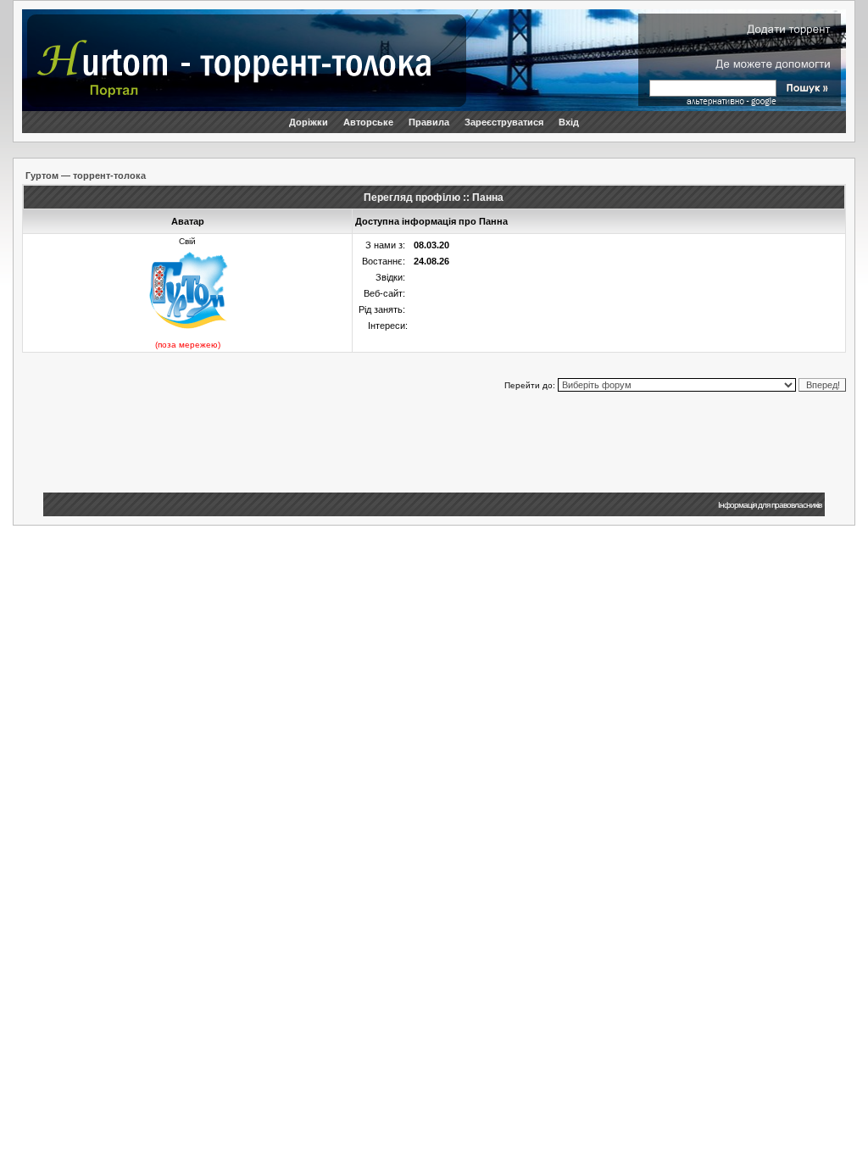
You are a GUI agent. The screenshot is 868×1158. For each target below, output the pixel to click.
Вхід (569, 122)
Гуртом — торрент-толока (85, 175)
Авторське (368, 122)
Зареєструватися (504, 122)
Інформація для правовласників (769, 504)
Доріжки (308, 122)
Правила (429, 122)
